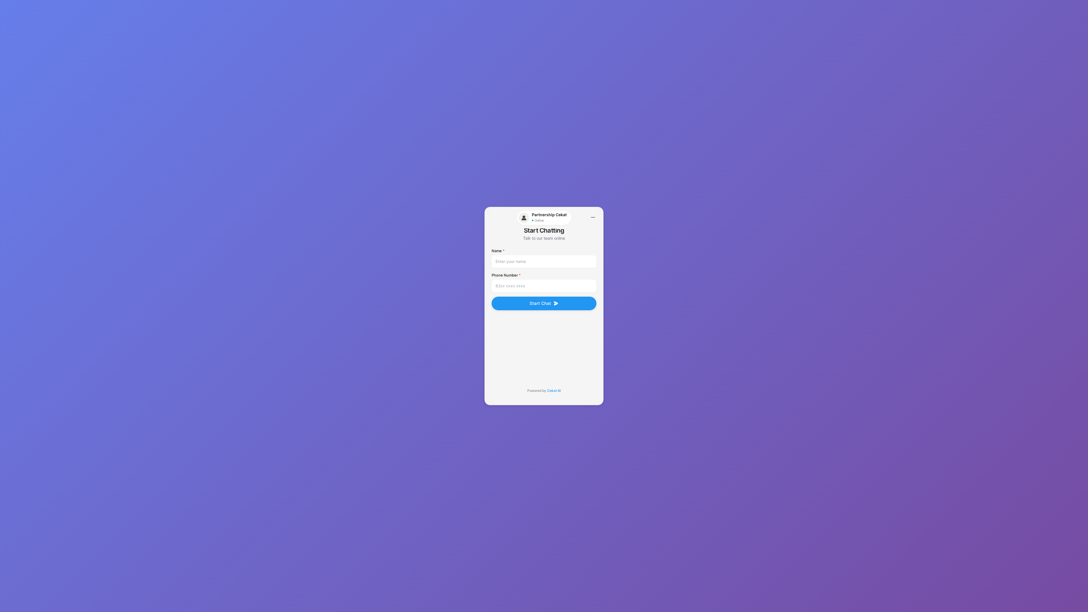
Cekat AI (554, 390)
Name (498, 250)
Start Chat (540, 303)
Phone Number (506, 275)
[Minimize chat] (593, 217)
